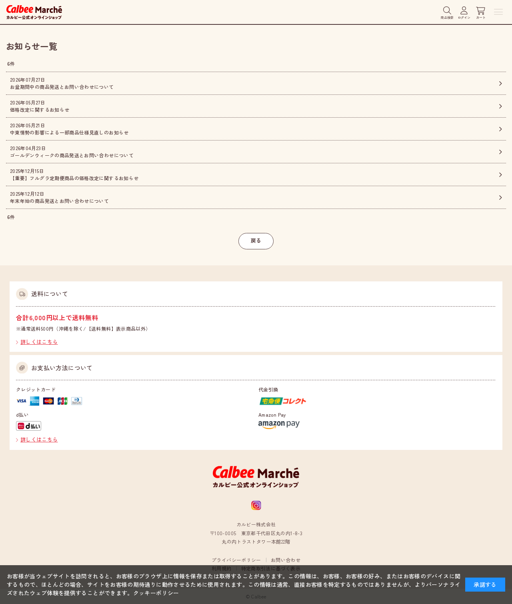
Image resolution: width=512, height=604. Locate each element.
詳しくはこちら (39, 341)
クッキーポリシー (156, 593)
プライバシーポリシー (236, 559)
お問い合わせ (285, 559)
